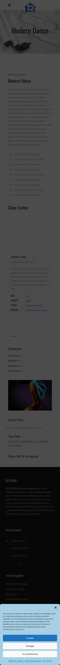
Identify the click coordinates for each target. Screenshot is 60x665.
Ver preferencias (30, 654)
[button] (55, 607)
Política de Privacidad (33, 661)
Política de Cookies (16, 661)
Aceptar (30, 638)
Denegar (30, 646)
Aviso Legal (47, 661)
